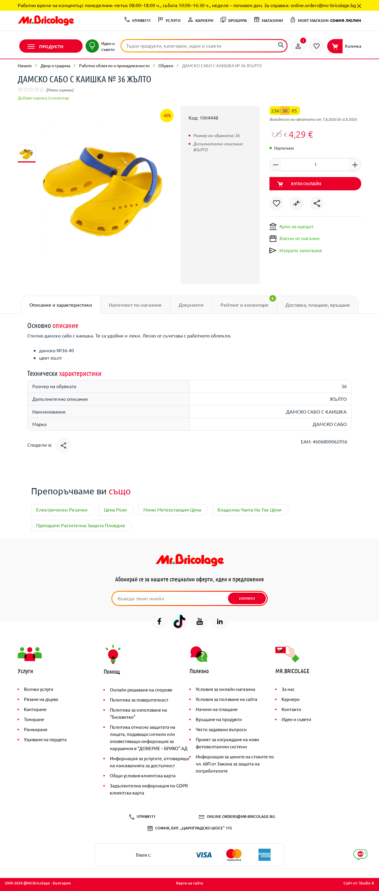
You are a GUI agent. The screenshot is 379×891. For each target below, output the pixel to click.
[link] (298, 46)
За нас (288, 689)
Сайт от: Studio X (358, 883)
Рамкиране (35, 729)
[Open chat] (360, 855)
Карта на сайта (189, 883)
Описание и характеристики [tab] (60, 305)
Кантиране (35, 709)
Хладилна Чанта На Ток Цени (249, 509)
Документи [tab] (191, 305)
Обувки (165, 65)
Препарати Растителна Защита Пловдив (80, 525)
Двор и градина (55, 65)
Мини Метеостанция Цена (172, 509)
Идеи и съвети (296, 719)
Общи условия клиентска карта (143, 775)
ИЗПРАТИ (247, 598)
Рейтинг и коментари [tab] (247, 302)
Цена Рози (115, 509)
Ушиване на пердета (45, 739)
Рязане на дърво (41, 699)
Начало (25, 65)
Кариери (291, 699)
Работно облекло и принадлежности (114, 65)
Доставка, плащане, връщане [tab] (317, 305)
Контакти (291, 709)
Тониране (34, 719)
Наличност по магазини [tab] (135, 305)
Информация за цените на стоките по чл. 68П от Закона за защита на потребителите (235, 763)
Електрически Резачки (62, 509)
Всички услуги (38, 689)
